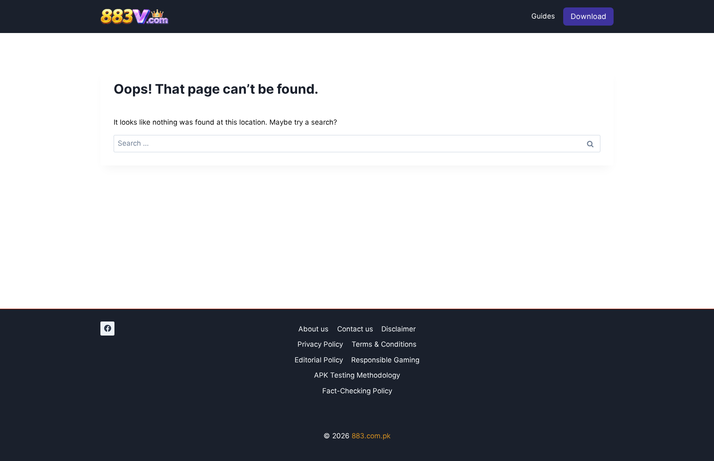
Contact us (355, 329)
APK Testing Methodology (357, 375)
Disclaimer (398, 329)
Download (588, 16)
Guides (543, 16)
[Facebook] (107, 329)
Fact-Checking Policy (357, 391)
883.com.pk (371, 436)
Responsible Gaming (385, 360)
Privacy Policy (320, 344)
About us (313, 329)
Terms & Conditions (384, 344)
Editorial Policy (319, 360)
